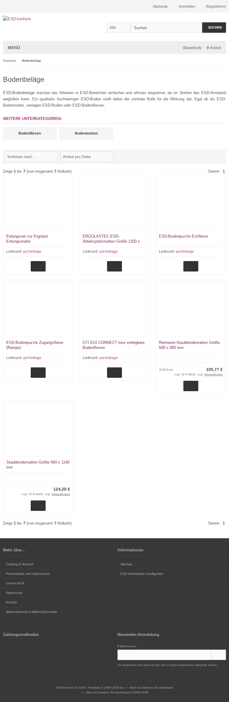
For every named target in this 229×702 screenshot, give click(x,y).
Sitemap (126, 564)
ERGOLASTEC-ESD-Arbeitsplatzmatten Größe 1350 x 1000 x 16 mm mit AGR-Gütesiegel (113, 241)
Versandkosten (213, 374)
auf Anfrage (32, 251)
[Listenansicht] (222, 156)
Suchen (214, 27)
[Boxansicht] (219, 156)
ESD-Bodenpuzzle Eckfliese (183, 236)
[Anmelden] (218, 655)
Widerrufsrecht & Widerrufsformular (31, 612)
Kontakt (11, 602)
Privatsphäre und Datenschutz (28, 573)
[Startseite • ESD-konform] (42, 19)
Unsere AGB (15, 583)
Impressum (14, 593)
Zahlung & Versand (19, 564)
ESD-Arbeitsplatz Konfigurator (142, 573)
